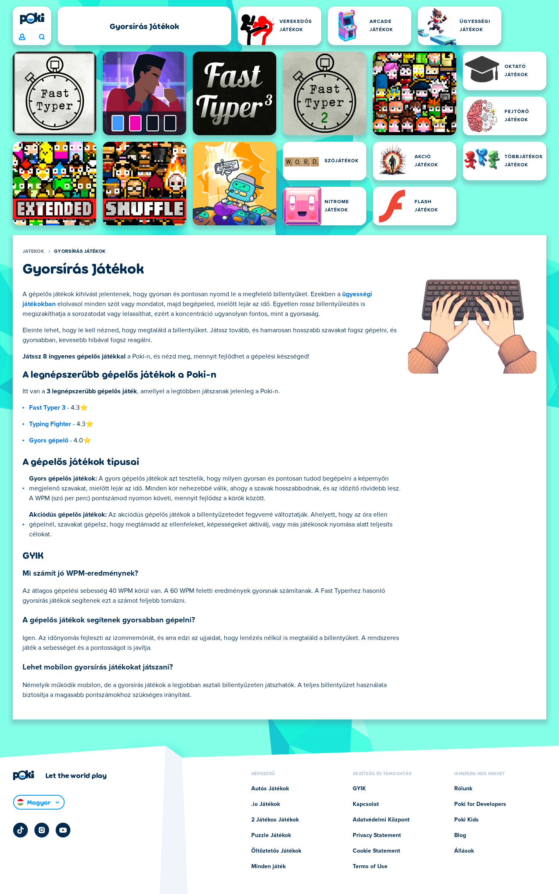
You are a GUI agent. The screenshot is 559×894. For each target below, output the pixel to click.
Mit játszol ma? (41, 37)
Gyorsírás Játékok (80, 251)
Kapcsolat (366, 804)
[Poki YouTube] (63, 830)
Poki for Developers (480, 804)
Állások (464, 851)
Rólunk (463, 789)
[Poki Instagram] (41, 830)
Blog (460, 835)
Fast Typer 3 (47, 407)
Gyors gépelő (48, 440)
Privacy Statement (377, 835)
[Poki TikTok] (20, 830)
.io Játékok (265, 804)
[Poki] (32, 18)
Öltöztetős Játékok (276, 851)
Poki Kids (466, 820)
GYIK (359, 789)
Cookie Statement (376, 851)
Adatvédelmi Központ (381, 820)
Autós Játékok (270, 789)
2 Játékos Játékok (275, 820)
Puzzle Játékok (271, 835)
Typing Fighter (50, 424)
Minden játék (268, 866)
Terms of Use (370, 866)
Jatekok (33, 251)
